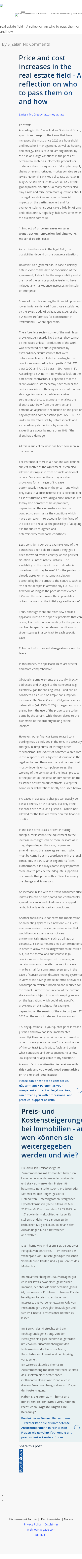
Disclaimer (51, 1524)
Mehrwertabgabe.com (41, 1529)
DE (37, 1535)
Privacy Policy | (34, 1524)
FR (45, 1535)
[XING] (50, 1455)
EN (41, 1535)
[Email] (50, 1463)
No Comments (36, 44)
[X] (50, 1466)
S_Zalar (14, 44)
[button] (23, 11)
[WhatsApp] (50, 1470)
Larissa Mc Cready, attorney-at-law (41, 114)
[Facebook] (50, 1459)
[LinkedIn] (50, 1451)
